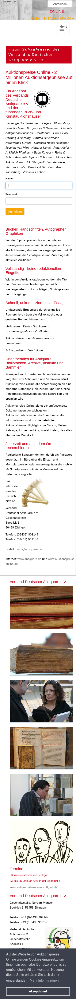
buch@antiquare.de (29, 549)
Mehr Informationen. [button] (45, 980)
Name (9, 178)
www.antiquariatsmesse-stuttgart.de (33, 887)
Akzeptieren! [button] (38, 991)
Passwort (11, 194)
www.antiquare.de (29, 559)
